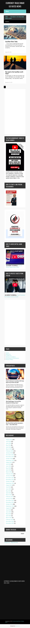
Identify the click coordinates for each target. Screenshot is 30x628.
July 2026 (8, 441)
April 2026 (8, 447)
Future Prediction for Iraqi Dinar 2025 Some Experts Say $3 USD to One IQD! (15, 381)
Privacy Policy (9, 359)
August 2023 (9, 508)
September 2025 (10, 460)
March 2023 (9, 517)
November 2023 (10, 502)
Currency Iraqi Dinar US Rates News (14, 622)
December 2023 (10, 500)
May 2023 (8, 513)
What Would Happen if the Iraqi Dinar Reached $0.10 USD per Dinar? (13, 402)
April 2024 (8, 492)
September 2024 (10, 483)
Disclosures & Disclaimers (12, 358)
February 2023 (9, 519)
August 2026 (9, 439)
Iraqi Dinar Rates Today (11, 41)
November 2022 (10, 523)
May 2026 (8, 445)
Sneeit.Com (17, 626)
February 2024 (9, 496)
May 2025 (8, 468)
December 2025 (10, 454)
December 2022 (10, 521)
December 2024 (10, 477)
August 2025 (9, 462)
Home (6, 17)
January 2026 (9, 452)
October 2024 (9, 481)
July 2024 (8, 487)
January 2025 (9, 475)
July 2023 (8, 510)
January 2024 (9, 498)
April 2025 (8, 470)
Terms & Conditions (11, 356)
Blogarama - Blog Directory (11, 542)
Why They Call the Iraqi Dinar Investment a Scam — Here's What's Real (14, 423)
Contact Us (8, 355)
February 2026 (9, 451)
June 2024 (8, 489)
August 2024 (9, 485)
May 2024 (8, 491)
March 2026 (9, 449)
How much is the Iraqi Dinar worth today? (14, 73)
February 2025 (9, 473)
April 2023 (8, 515)
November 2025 (10, 456)
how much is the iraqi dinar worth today (14, 17)
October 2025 (9, 458)
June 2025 (8, 466)
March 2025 (9, 472)
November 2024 (10, 479)
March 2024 (9, 494)
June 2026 (8, 443)
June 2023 (8, 511)
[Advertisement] (10, 111)
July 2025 (8, 464)
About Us (8, 354)
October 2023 (9, 504)
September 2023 (10, 506)
